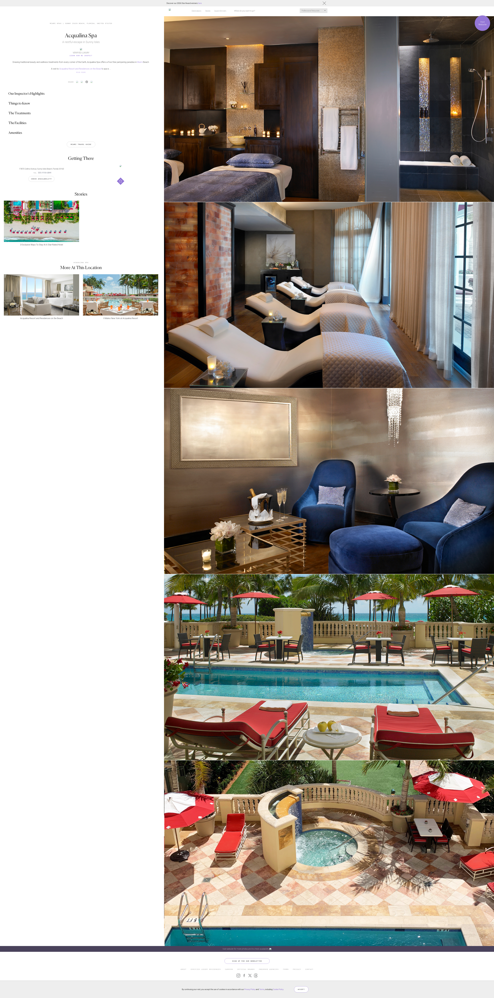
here (200, 3)
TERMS (286, 969)
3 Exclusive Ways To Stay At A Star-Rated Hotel (41, 244)
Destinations (196, 11)
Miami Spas (55, 23)
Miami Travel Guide (81, 144)
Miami (140, 62)
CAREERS (229, 969)
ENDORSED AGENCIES (269, 969)
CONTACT (309, 969)
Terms (261, 989)
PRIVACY (297, 969)
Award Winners (220, 11)
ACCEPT (301, 989)
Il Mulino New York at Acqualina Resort (120, 318)
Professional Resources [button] (311, 11)
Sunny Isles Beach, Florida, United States (88, 23)
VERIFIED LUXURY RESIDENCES (206, 969)
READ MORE (81, 72)
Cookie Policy (278, 989)
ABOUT (183, 969)
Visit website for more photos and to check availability (246, 949)
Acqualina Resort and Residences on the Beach (80, 69)
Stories (207, 11)
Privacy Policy (249, 989)
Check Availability (41, 179)
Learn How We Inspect (81, 55)
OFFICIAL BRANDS (246, 969)
